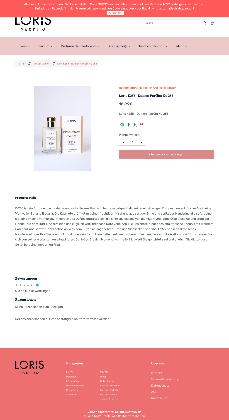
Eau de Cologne (108, 394)
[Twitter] (135, 124)
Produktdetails (25, 197)
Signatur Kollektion (110, 390)
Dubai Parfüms (108, 381)
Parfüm (22, 63)
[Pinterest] (141, 124)
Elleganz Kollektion (110, 385)
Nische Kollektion (75, 385)
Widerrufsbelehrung (165, 379)
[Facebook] (128, 124)
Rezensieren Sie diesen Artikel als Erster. (147, 87)
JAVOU (104, 372)
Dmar (103, 376)
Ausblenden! (115, 12)
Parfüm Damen (41, 63)
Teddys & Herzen (109, 399)
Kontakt (156, 373)
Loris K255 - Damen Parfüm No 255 (77, 63)
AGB (154, 392)
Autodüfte (71, 394)
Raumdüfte (72, 390)
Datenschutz (160, 385)
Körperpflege (73, 381)
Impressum (159, 398)
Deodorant (71, 376)
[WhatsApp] (122, 124)
